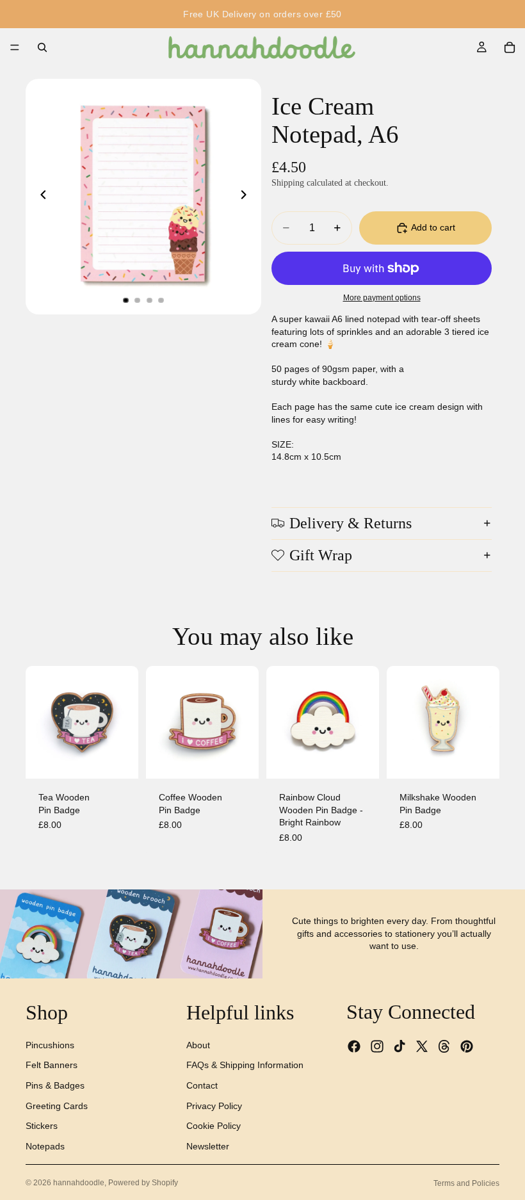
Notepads (45, 1146)
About (198, 1045)
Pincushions (50, 1045)
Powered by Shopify (143, 1182)
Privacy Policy (214, 1105)
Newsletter (207, 1146)
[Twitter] (422, 1046)
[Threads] (444, 1046)
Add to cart (433, 227)
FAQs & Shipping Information (244, 1065)
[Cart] (510, 47)
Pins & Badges (55, 1085)
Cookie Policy (213, 1126)
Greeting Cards (57, 1105)
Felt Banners (51, 1065)
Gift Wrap (320, 555)
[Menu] (14, 47)
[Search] (42, 47)
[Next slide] (247, 196)
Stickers (42, 1126)
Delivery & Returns (350, 523)
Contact (202, 1085)
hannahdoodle (78, 1182)
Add (129, 759)
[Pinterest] (466, 1046)
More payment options (382, 297)
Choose (370, 759)
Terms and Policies (466, 1183)
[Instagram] (377, 1046)
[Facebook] (354, 1046)
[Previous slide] (40, 196)
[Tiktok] (399, 1046)
